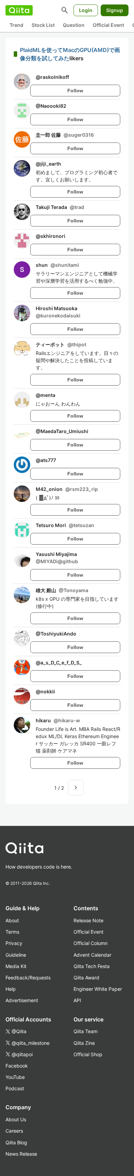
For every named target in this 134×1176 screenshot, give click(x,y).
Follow (75, 90)
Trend (16, 25)
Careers (14, 1131)
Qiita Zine (84, 1043)
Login (85, 10)
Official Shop (88, 1054)
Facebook (16, 1066)
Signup (114, 10)
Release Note (88, 920)
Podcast (14, 1088)
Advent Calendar (92, 955)
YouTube (15, 1077)
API (77, 1000)
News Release (21, 1154)
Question (74, 25)
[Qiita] (19, 10)
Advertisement (21, 1000)
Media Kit (15, 966)
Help (10, 989)
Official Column (91, 943)
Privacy (13, 943)
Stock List (43, 25)
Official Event (108, 25)
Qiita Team (86, 1031)
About (12, 920)
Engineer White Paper (98, 989)
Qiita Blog (16, 1142)
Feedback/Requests (28, 977)
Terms (12, 932)
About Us (15, 1119)
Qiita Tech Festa (92, 966)
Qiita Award (86, 977)
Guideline (15, 955)
